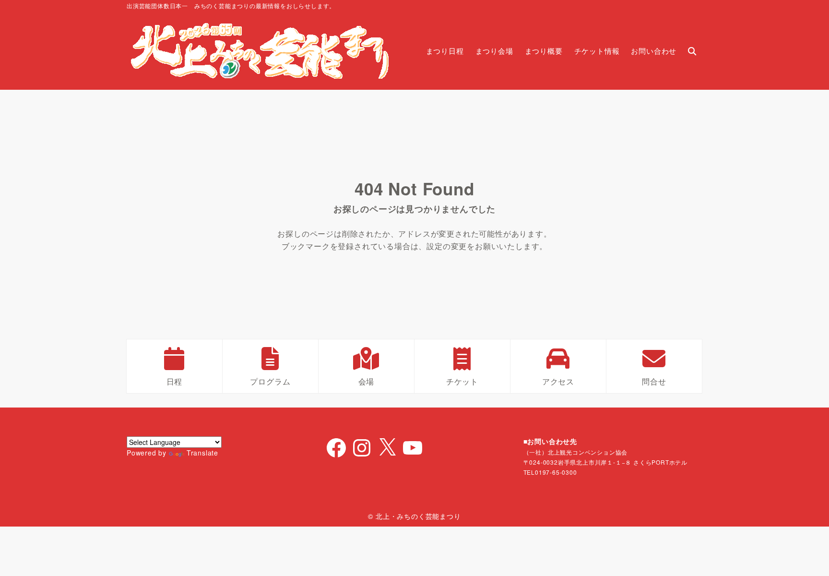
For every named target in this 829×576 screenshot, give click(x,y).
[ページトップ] (807, 554)
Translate (202, 452)
